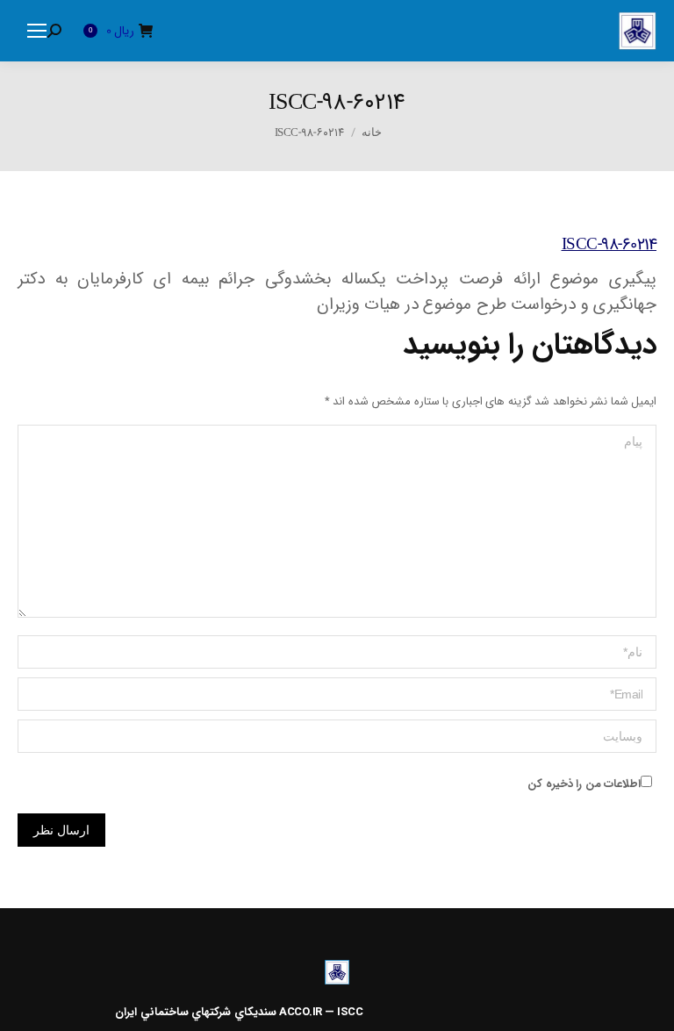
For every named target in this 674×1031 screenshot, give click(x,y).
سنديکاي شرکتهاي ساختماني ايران (195, 1012)
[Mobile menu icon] (36, 30)
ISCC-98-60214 (609, 245)
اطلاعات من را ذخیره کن (584, 784)
